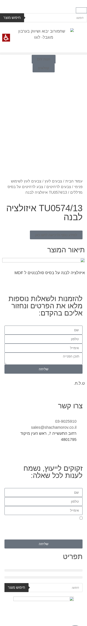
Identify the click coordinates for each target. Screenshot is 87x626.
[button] (81, 10)
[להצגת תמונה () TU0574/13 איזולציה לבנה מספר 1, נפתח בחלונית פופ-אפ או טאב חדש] (43, 122)
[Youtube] (52, 452)
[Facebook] (64, 452)
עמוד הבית (74, 181)
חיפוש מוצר (12, 18)
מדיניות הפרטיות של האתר (46, 537)
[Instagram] (77, 452)
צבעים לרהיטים (58, 187)
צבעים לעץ (53, 181)
